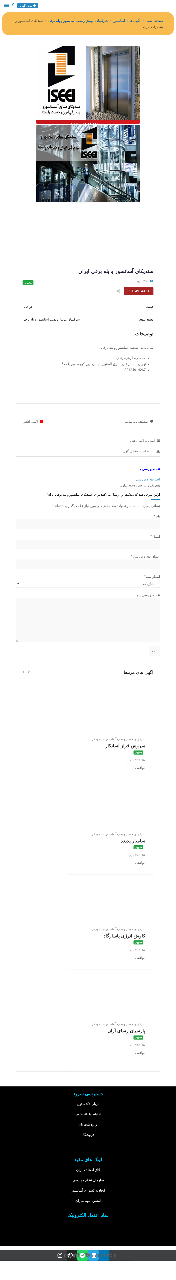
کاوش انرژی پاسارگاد (124, 935)
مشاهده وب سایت (136, 421)
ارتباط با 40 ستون (88, 1114)
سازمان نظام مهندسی (88, 1180)
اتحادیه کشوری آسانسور (88, 1190)
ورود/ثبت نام (88, 1124)
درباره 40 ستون (88, 1104)
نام (157, 516)
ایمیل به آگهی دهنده (142, 440)
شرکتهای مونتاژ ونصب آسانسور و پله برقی (118, 739)
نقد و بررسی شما (146, 595)
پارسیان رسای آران (126, 1030)
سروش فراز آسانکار (125, 745)
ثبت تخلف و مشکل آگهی (138, 451)
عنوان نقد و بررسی (145, 556)
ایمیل (155, 536)
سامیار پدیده (132, 840)
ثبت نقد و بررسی (148, 479)
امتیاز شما (152, 576)
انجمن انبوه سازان (88, 1201)
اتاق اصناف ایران (88, 1170)
